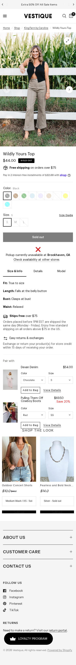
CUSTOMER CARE (22, 551)
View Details (52, 390)
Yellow (65, 196)
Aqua (7, 204)
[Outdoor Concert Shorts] (19, 459)
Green (24, 196)
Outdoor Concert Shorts (17, 485)
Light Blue (32, 196)
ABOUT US (14, 537)
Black (7, 196)
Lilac (40, 196)
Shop (17, 27)
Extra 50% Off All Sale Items (38, 4)
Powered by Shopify (59, 650)
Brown (15, 196)
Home (6, 27)
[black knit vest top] (67, 41)
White (57, 196)
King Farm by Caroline (36, 27)
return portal (58, 630)
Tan (49, 196)
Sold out (19, 511)
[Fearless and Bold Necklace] (57, 459)
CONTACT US (17, 566)
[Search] (64, 16)
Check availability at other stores (37, 259)
